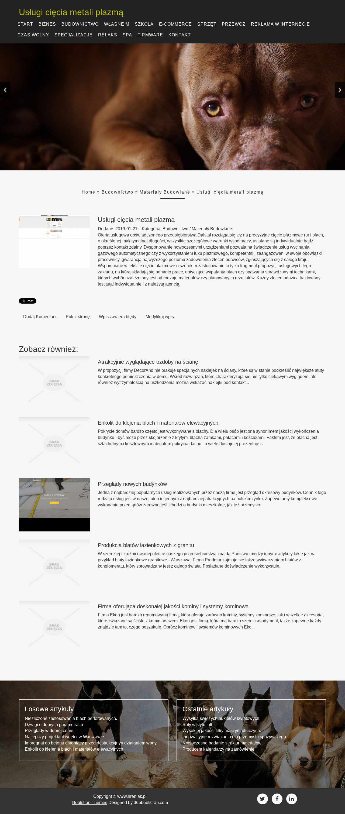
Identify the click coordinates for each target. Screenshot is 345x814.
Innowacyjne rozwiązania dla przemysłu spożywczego (234, 736)
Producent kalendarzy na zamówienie (218, 749)
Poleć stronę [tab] (78, 316)
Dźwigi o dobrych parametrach (54, 724)
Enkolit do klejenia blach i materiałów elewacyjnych (158, 423)
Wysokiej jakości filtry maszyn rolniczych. (221, 730)
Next (340, 90)
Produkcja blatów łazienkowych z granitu (146, 545)
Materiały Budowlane (165, 192)
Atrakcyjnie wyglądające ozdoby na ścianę (148, 362)
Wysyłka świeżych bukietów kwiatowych (220, 718)
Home (88, 192)
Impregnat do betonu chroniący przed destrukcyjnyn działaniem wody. (91, 743)
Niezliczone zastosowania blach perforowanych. (71, 718)
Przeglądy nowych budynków (132, 484)
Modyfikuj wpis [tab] (160, 316)
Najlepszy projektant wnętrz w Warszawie (64, 736)
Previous (5, 90)
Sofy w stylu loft (197, 724)
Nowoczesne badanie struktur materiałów (221, 743)
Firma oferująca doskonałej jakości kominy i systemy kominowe (173, 606)
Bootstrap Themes (89, 802)
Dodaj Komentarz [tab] (40, 316)
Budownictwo (117, 192)
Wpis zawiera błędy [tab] (117, 316)
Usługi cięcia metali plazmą (230, 192)
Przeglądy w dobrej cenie (49, 730)
